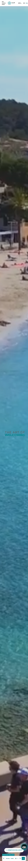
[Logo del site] (11, 3)
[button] (23, 858)
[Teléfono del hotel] (20, 3)
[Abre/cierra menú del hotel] (4, 3)
